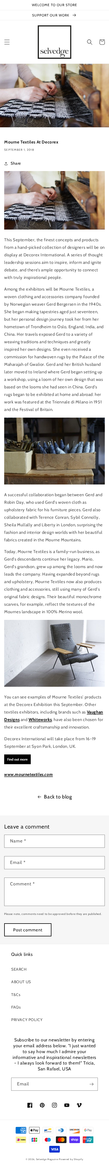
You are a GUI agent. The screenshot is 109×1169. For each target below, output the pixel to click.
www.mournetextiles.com (28, 774)
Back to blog (58, 797)
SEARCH (19, 969)
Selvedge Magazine (47, 1159)
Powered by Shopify (71, 1159)
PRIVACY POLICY (26, 1019)
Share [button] (16, 163)
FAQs (16, 1007)
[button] (7, 42)
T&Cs (15, 994)
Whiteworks (40, 719)
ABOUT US (21, 981)
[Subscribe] (91, 1084)
